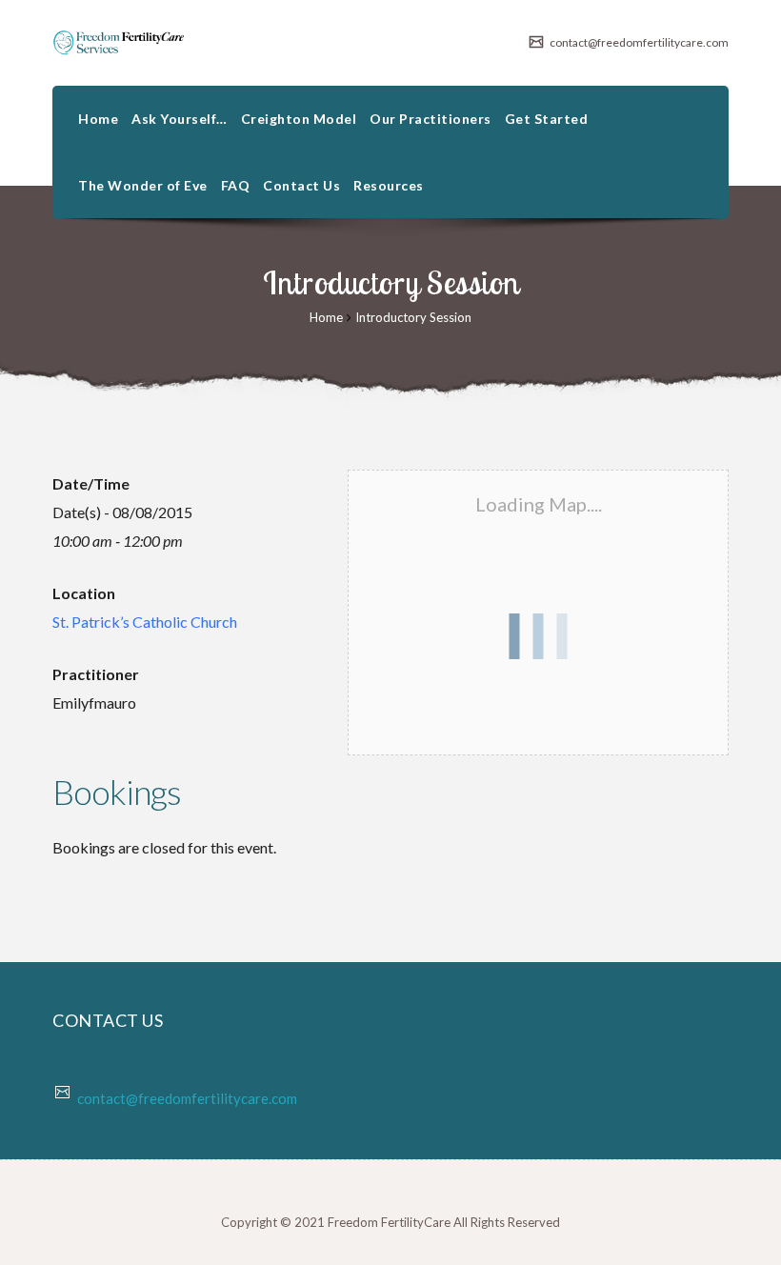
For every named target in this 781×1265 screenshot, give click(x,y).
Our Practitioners (430, 118)
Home (98, 118)
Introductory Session (413, 317)
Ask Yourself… (179, 118)
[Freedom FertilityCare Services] (119, 43)
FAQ (235, 185)
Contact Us (301, 185)
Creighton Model (299, 118)
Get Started (547, 118)
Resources (388, 185)
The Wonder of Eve (143, 185)
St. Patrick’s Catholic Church (144, 621)
